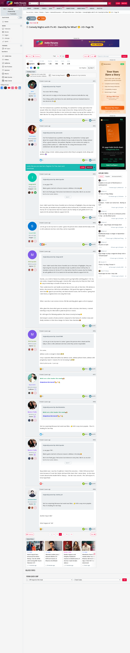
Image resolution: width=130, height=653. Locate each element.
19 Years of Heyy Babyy (106, 194)
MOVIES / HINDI (67, 552)
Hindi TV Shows (105, 271)
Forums (4, 45)
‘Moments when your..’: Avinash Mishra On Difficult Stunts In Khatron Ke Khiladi (53, 558)
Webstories (81, 8)
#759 (94, 440)
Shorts (7, 74)
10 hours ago (114, 276)
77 (63, 534)
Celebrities (8, 56)
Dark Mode (5, 17)
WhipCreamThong (118, 238)
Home (6, 21)
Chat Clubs (33, 23)
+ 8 (35, 420)
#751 (94, 81)
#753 (94, 174)
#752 (94, 126)
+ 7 (35, 99)
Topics (44, 8)
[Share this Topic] (27, 68)
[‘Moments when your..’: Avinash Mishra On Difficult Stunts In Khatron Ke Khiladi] (53, 546)
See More (5, 51)
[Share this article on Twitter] (34, 68)
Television (7, 29)
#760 (94, 489)
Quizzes (7, 70)
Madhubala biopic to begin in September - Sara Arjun (112, 235)
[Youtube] (9, 88)
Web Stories (8, 77)
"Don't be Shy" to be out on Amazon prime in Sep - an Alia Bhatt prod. (112, 215)
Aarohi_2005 (120, 267)
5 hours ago (114, 207)
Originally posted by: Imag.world (53, 257)
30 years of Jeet (103, 244)
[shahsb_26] (28, 63)
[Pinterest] (16, 88)
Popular (107, 176)
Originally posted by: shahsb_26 (52, 495)
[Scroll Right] (94, 75)
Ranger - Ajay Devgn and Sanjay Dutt (110, 225)
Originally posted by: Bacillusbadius (54, 407)
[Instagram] (12, 88)
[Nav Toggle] (2, 3)
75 (57, 534)
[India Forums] (16, 3)
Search (124, 56)
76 (60, 534)
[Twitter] (5, 88)
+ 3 (35, 144)
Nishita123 (120, 187)
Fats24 (121, 276)
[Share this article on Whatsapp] (38, 68)
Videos (7, 59)
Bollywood (103, 180)
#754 (94, 223)
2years (32, 64)
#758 (94, 402)
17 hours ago (109, 238)
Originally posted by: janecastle (52, 133)
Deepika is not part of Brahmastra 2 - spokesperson (110, 184)
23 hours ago (114, 247)
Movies (7, 32)
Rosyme (121, 207)
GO (109, 3)
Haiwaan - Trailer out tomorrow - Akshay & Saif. (112, 204)
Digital (6, 35)
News (4, 26)
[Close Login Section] (94, 167)
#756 (94, 331)
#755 (94, 251)
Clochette (121, 196)
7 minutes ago (112, 187)
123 (71, 534)
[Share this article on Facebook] (31, 68)
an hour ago (112, 267)
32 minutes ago (113, 196)
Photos (99, 8)
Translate (13, 14)
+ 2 (35, 507)
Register (124, 3)
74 (53, 534)
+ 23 (35, 393)
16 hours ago (114, 227)
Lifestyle (7, 38)
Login (118, 3)
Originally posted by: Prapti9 (52, 86)
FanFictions (70, 8)
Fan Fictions (8, 66)
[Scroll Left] (27, 75)
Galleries (7, 63)
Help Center (8, 81)
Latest (101, 176)
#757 (94, 374)
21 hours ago (113, 258)
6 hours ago (114, 218)
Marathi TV (103, 262)
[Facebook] (2, 88)
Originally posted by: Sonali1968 (53, 336)
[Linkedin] (19, 88)
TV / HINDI (29, 552)
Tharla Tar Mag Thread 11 (107, 264)
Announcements (117, 176)
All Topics (7, 48)
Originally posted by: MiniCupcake (53, 179)
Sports (6, 41)
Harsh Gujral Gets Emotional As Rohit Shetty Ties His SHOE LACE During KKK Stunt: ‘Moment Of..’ (34, 559)
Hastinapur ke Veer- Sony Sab (108, 273)
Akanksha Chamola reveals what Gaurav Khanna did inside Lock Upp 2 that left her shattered (89, 559)
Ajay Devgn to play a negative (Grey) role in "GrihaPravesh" (112, 254)
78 (66, 534)
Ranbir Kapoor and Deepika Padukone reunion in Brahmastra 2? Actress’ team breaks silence (72, 559)
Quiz (50, 8)
